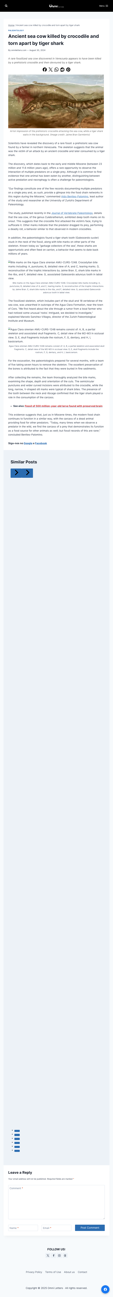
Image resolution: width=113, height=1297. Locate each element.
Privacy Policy (34, 1272)
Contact (82, 1272)
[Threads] (65, 1255)
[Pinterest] (68, 69)
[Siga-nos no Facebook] (105, 1289)
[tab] (17, 1131)
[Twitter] (51, 69)
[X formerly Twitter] (47, 1255)
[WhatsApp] (56, 69)
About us (69, 1272)
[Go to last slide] (16, 473)
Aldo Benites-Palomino (74, 196)
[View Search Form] (6, 6)
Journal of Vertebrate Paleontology (72, 213)
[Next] (27, 473)
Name (14, 1228)
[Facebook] (45, 69)
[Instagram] (59, 1255)
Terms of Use (53, 1272)
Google (28, 443)
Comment (16, 1188)
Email (47, 1228)
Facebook (41, 443)
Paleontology (16, 30)
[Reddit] (62, 69)
